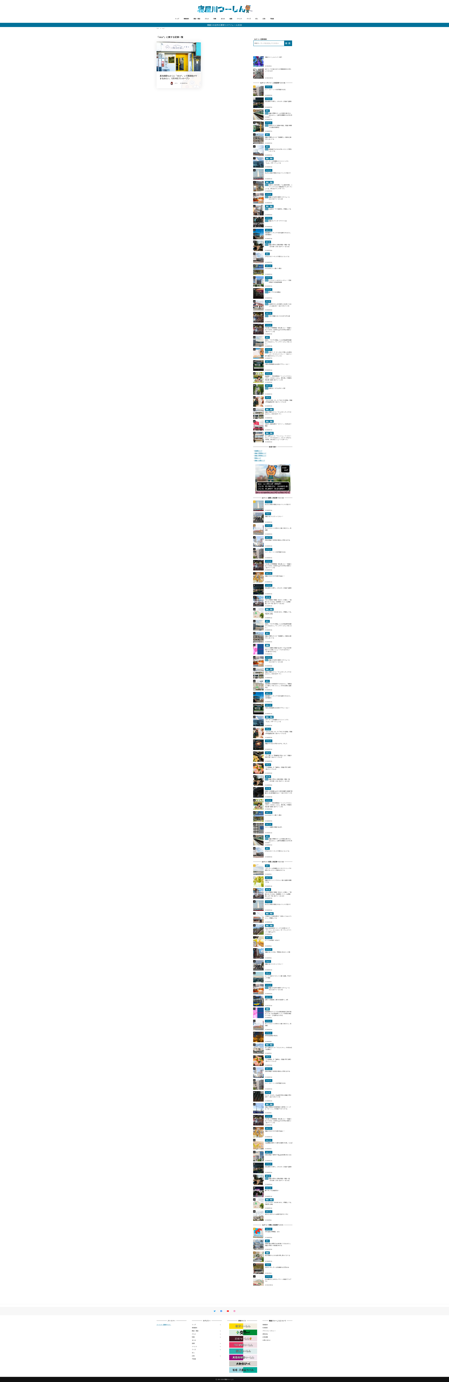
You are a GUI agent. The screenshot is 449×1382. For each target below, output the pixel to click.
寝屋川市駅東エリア (260, 455)
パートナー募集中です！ (164, 1325)
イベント (239, 19)
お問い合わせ (266, 1340)
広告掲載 (265, 1337)
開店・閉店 (197, 19)
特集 (215, 19)
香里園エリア (258, 451)
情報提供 (186, 19)
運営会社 (265, 1334)
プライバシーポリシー (269, 1331)
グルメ (207, 19)
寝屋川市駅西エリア (260, 453)
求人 (256, 19)
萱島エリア (257, 458)
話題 (231, 19)
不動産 (272, 19)
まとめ (223, 19)
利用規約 (265, 1328)
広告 (264, 19)
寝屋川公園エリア (259, 460)
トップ (177, 19)
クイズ (249, 19)
